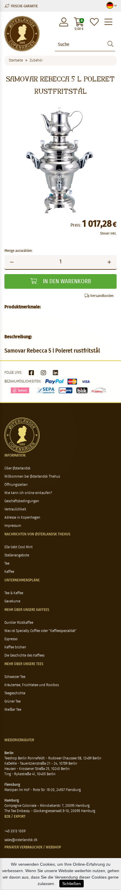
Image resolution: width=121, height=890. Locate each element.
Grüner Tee (12, 701)
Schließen (71, 883)
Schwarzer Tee (14, 677)
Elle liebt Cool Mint (18, 547)
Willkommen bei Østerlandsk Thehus (32, 477)
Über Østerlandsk (17, 468)
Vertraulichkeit (15, 509)
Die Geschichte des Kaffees (24, 655)
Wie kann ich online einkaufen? (28, 493)
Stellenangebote (16, 555)
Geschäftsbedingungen (21, 501)
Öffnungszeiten (16, 485)
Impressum (12, 526)
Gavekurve (12, 601)
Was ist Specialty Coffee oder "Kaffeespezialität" (40, 631)
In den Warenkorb (66, 281)
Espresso (11, 639)
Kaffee (9, 572)
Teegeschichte (14, 693)
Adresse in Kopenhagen (22, 518)
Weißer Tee (12, 710)
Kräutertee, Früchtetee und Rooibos (31, 685)
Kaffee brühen (15, 647)
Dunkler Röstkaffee (18, 623)
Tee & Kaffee (13, 593)
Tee (6, 564)
